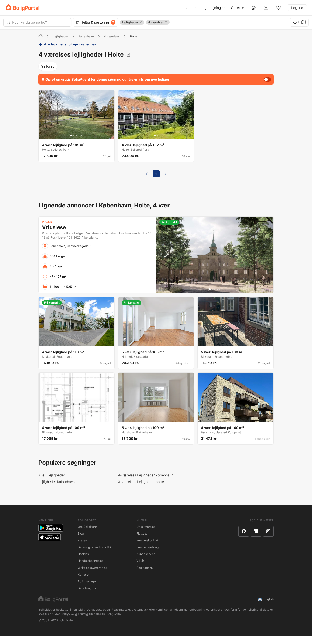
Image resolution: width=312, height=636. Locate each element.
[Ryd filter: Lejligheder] (140, 22)
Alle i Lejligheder (51, 475)
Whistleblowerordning (93, 567)
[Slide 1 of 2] (154, 135)
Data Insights (87, 588)
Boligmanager (87, 581)
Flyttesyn (142, 533)
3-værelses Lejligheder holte (141, 482)
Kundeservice (145, 554)
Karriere (83, 574)
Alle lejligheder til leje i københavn (71, 44)
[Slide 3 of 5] (76, 135)
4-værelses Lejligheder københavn (145, 475)
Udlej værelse (145, 526)
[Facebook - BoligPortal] (243, 531)
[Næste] (165, 173)
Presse (82, 540)
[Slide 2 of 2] (157, 135)
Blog (81, 533)
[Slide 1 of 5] (71, 135)
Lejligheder (60, 36)
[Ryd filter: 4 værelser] (165, 22)
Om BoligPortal (88, 526)
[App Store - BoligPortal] (49, 537)
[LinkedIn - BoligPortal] (256, 531)
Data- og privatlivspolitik (95, 547)
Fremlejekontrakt (148, 540)
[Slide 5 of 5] (81, 135)
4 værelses (112, 36)
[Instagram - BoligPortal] (268, 531)
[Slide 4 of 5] (79, 135)
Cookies (83, 554)
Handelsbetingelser (91, 560)
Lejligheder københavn (56, 482)
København (86, 36)
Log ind (297, 8)
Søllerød (48, 66)
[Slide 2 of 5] (74, 135)
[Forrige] (146, 173)
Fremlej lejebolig (147, 547)
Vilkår (140, 560)
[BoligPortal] (22, 7)
